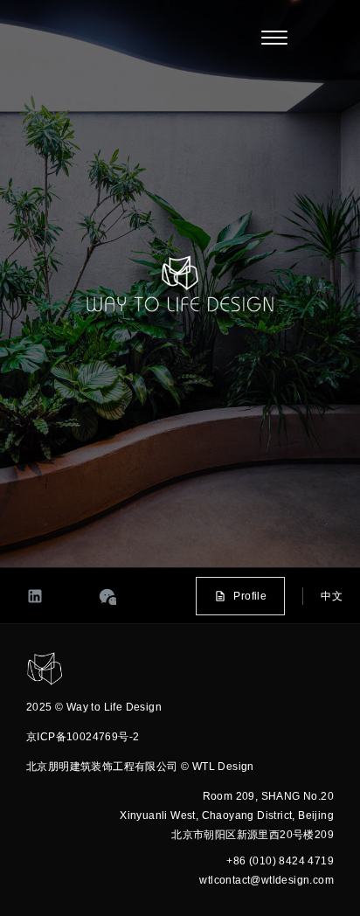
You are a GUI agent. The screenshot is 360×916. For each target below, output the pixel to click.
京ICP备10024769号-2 (82, 737)
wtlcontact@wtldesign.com (266, 880)
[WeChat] (107, 596)
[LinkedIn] (34, 596)
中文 (332, 595)
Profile (250, 596)
